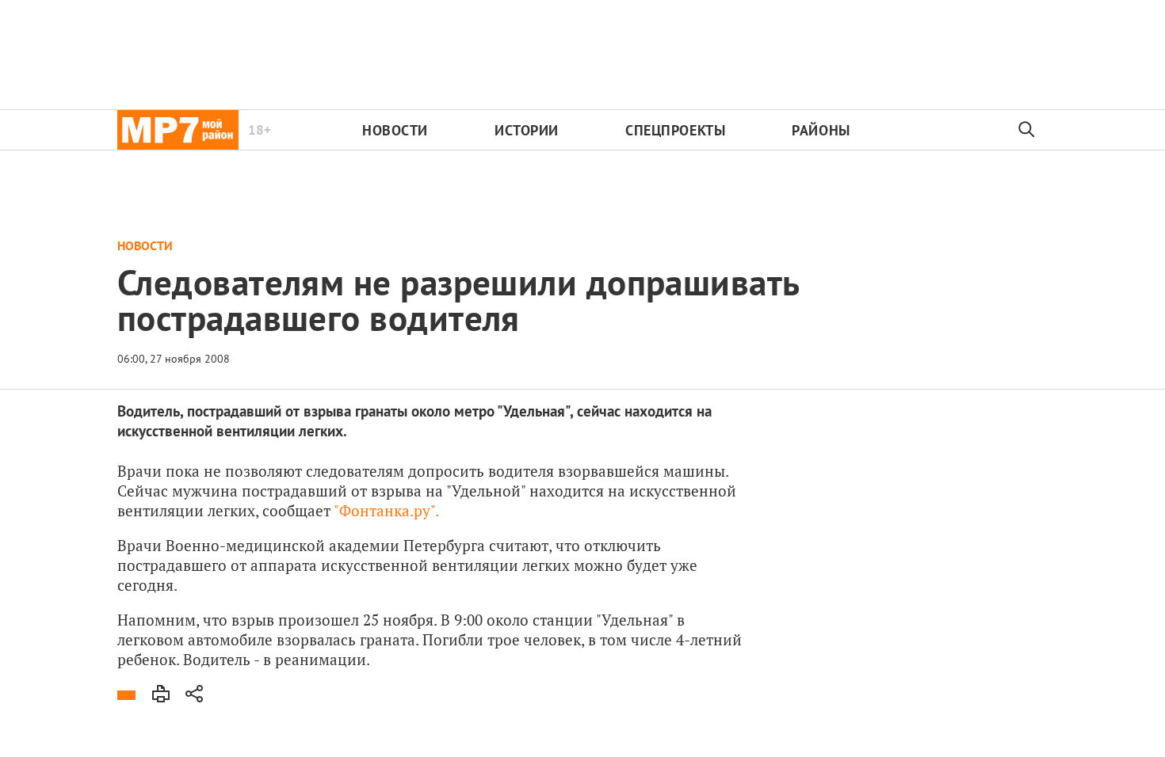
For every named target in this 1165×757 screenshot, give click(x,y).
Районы (821, 130)
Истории (527, 130)
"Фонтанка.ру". (386, 510)
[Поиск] (1027, 130)
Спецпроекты (675, 130)
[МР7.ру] (178, 130)
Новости (395, 130)
